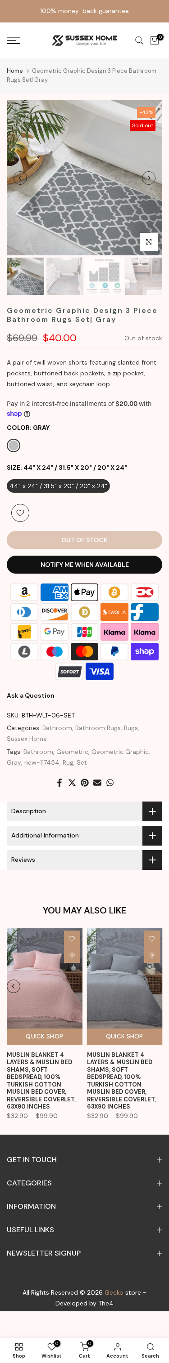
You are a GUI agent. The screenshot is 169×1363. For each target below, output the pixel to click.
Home (15, 71)
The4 (106, 1303)
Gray (14, 762)
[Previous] (20, 178)
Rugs (131, 728)
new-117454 (41, 762)
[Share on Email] (97, 782)
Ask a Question (31, 695)
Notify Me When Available (85, 565)
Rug (68, 762)
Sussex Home (27, 739)
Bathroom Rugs (98, 728)
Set (82, 762)
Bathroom (57, 728)
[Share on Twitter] (72, 782)
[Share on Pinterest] (85, 782)
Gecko (114, 1292)
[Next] (148, 178)
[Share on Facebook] (59, 782)
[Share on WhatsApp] (110, 782)
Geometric (72, 752)
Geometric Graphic (120, 752)
